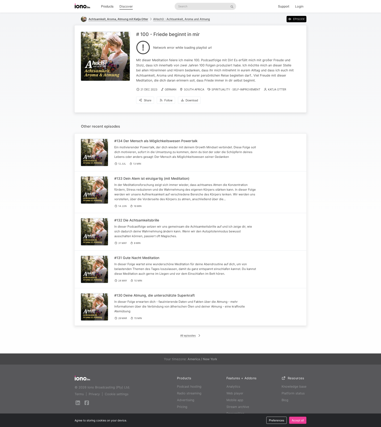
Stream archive (237, 407)
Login (299, 6)
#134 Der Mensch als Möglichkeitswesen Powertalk (155, 141)
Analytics (233, 386)
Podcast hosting (189, 386)
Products (107, 6)
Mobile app (234, 400)
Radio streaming (189, 393)
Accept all (298, 420)
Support (283, 6)
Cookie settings (116, 394)
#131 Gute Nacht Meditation (136, 258)
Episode (299, 19)
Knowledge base (294, 386)
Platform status (293, 393)
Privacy (94, 394)
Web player (234, 393)
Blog (285, 400)
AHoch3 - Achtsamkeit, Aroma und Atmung (181, 19)
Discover (126, 6)
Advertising (185, 400)
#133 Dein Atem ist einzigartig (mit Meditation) (151, 179)
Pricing (182, 407)
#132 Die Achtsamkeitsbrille (136, 220)
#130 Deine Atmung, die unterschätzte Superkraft (154, 295)
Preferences (276, 420)
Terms (79, 394)
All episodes (188, 335)
